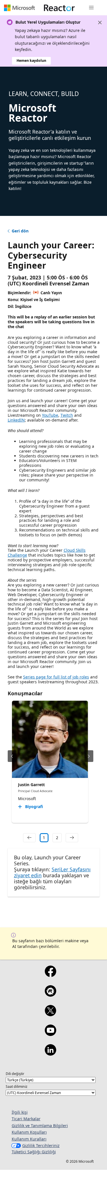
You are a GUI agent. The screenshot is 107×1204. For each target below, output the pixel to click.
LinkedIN (16, 420)
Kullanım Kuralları (29, 1139)
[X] (50, 1014)
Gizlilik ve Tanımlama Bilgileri (40, 1125)
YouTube (50, 415)
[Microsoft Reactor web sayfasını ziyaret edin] (59, 7)
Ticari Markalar (26, 1118)
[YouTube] (50, 1034)
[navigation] (29, 837)
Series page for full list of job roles (56, 677)
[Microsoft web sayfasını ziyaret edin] (19, 7)
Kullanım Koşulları (29, 1132)
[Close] (99, 22)
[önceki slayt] (12, 756)
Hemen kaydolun (31, 60)
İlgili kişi (20, 1112)
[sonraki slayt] (88, 756)
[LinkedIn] (50, 1053)
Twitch (66, 415)
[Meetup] (50, 994)
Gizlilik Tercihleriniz (41, 1145)
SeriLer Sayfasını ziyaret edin (52, 872)
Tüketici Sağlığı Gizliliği (34, 1151)
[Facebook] (50, 975)
